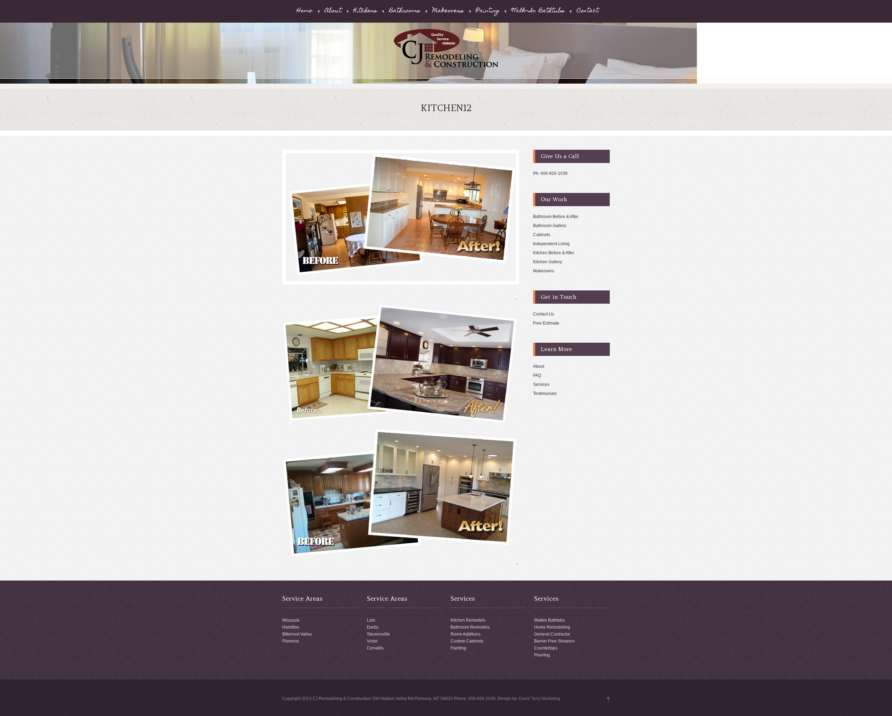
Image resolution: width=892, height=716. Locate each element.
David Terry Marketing (539, 698)
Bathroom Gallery (549, 225)
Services (541, 384)
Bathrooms (404, 11)
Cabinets (541, 234)
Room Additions (465, 634)
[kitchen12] (400, 217)
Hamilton (290, 627)
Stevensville (378, 634)
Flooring (542, 655)
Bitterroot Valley (297, 634)
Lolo (371, 620)
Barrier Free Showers (554, 641)
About (333, 11)
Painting (487, 11)
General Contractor (552, 634)
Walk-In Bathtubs (538, 11)
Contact (588, 11)
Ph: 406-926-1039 (550, 173)
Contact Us (543, 314)
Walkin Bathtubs (549, 620)
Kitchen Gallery (547, 261)
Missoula (290, 620)
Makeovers (448, 11)
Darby (372, 627)
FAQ (537, 375)
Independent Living (551, 243)
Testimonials (545, 393)
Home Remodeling (552, 627)
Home (305, 11)
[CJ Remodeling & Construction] (446, 66)
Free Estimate (546, 323)
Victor (372, 641)
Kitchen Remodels (468, 620)
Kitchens (365, 11)
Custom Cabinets (467, 641)
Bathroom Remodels (470, 627)
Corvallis (375, 648)
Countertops (546, 648)
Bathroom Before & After (555, 216)
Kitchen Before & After (553, 252)
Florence (290, 641)
